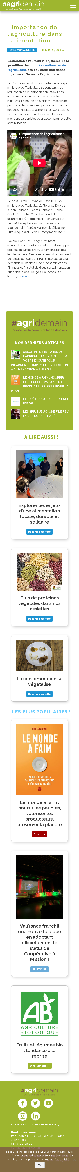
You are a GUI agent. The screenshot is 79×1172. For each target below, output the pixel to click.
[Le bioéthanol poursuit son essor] (15, 401)
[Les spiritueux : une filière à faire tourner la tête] (15, 414)
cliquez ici (24, 276)
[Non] (74, 1159)
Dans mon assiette (22, 50)
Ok (40, 1165)
